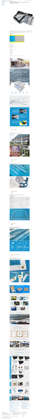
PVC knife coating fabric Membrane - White (13, 407)
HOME (3, 1)
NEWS (7, 1)
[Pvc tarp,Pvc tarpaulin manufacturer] (1, 1)
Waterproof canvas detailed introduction (25, 402)
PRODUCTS (6, 1)
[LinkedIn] (2, 418)
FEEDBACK (12, 1)
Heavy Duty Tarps (3, 4)
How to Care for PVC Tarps (23, 407)
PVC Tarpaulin (3, 5)
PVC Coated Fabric (3, 2)
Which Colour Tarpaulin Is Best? (24, 404)
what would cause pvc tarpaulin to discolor (25, 403)
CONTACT (15, 1)
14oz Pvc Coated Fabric (12, 411)
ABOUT (9, 1)
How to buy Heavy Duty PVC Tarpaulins (24, 408)
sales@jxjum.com (30, 0)
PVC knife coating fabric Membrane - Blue (13, 409)
